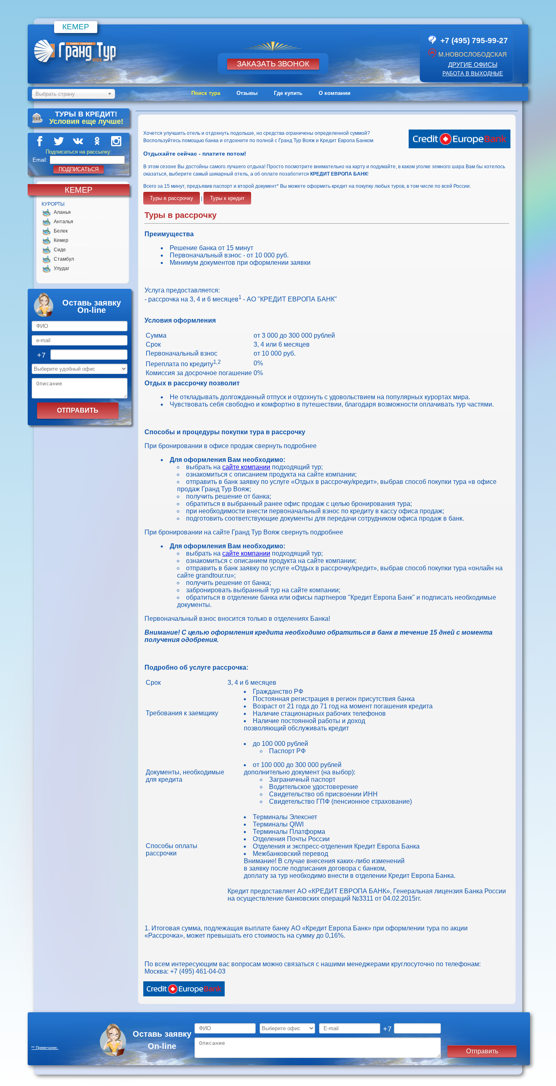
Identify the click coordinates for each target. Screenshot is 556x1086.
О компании (334, 93)
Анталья (63, 221)
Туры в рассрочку (171, 198)
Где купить (288, 93)
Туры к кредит (227, 198)
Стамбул (64, 259)
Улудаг (61, 268)
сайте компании (246, 467)
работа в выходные (472, 73)
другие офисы (472, 64)
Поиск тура (205, 93)
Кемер (61, 240)
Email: (40, 160)
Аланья (62, 212)
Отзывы (247, 93)
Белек (61, 231)
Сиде (60, 250)
